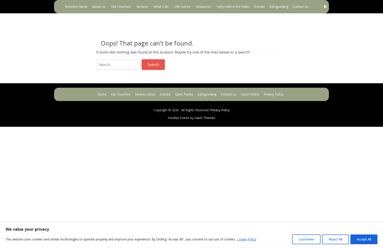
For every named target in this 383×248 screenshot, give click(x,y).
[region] (191, 235)
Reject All (335, 239)
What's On (161, 6)
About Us (98, 6)
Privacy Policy (273, 94)
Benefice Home (76, 6)
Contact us (300, 6)
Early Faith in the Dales (233, 6)
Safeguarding (278, 6)
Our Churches (121, 6)
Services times (145, 94)
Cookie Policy (246, 239)
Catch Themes (204, 118)
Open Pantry (184, 94)
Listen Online (250, 94)
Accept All (364, 239)
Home (102, 94)
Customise (306, 239)
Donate (259, 6)
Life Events (182, 6)
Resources (203, 6)
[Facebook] (325, 6)
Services (142, 6)
